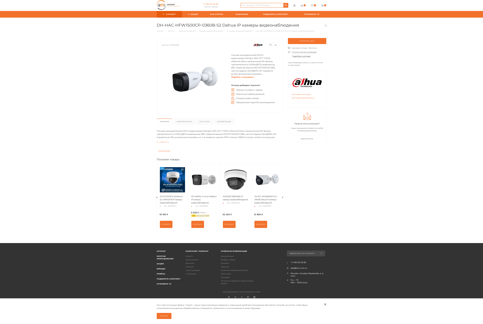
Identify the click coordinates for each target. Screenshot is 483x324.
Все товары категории (301, 94)
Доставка (225, 263)
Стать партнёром (193, 270)
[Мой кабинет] (294, 5)
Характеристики (184, 121)
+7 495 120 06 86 (210, 4)
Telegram (228, 297)
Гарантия (225, 267)
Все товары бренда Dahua (303, 98)
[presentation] (156, 197)
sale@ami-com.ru (299, 268)
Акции (160, 264)
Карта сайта (226, 274)
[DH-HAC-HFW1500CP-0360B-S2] (195, 79)
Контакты (190, 267)
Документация (224, 121)
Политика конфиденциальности (234, 270)
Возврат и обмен (228, 260)
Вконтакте (235, 297)
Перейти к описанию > (243, 77)
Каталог (161, 251)
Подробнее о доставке (301, 56)
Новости (189, 256)
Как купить (204, 121)
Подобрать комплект (168, 279)
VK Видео (241, 297)
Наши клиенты (192, 260)
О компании (191, 274)
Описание (164, 121)
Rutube (248, 297)
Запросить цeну (307, 41)
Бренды (161, 269)
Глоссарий (225, 277)
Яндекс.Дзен (254, 297)
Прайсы (161, 274)
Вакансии (190, 263)
